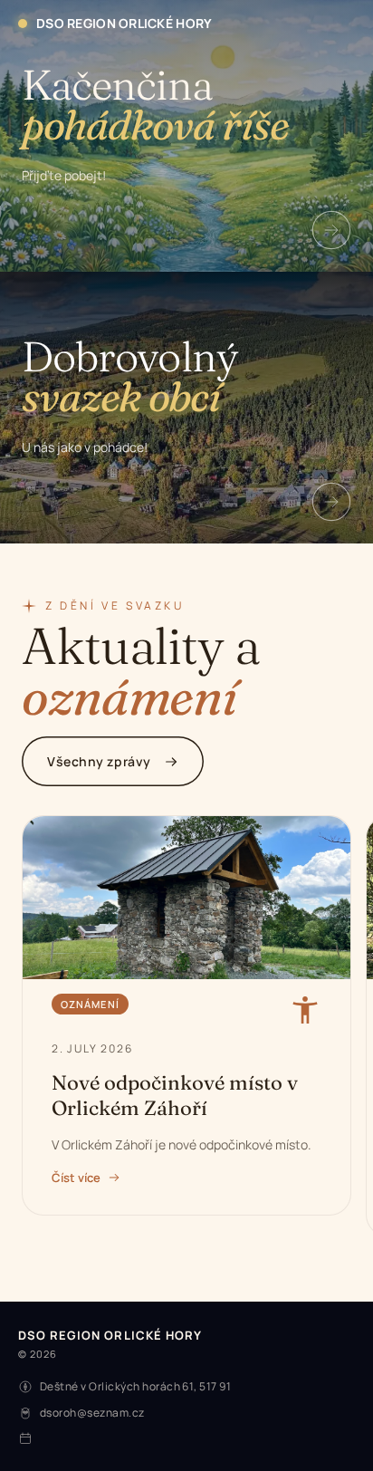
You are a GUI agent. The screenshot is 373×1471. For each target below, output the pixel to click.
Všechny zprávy (99, 761)
